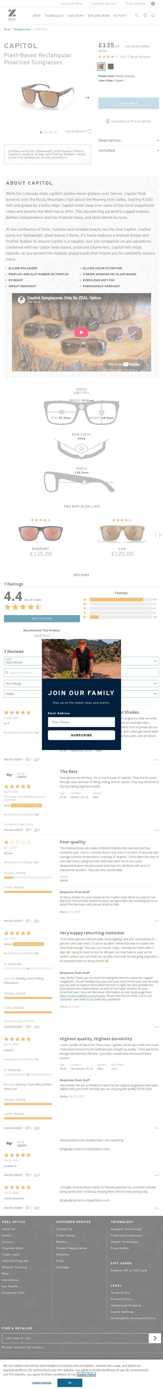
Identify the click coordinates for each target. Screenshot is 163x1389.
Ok (69, 1382)
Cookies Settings (41, 1382)
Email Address (59, 713)
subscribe (81, 735)
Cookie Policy (86, 1374)
